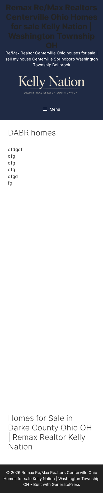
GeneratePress (66, 484)
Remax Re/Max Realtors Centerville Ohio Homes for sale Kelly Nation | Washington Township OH (51, 26)
